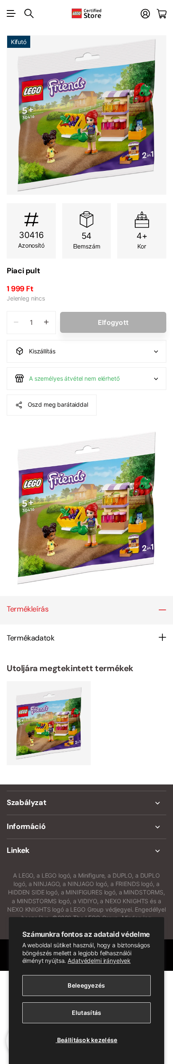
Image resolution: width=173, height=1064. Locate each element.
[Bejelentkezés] (145, 13)
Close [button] (86, 803)
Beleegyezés (86, 985)
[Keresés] (29, 13)
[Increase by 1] (46, 322)
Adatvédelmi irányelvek (99, 960)
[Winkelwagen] (161, 13)
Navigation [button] (11, 13)
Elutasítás (87, 1012)
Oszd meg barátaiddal (58, 404)
